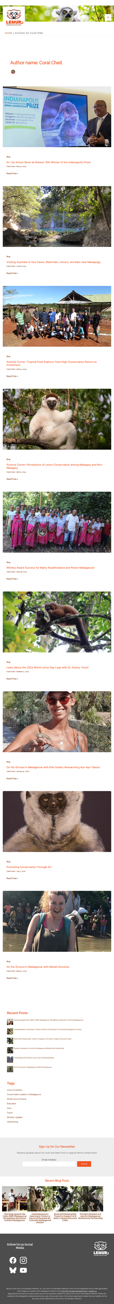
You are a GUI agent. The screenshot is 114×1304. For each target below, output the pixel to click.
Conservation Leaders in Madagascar (24, 1094)
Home (8, 33)
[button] (109, 2)
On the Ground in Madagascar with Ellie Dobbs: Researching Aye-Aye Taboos (53, 767)
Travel (10, 1113)
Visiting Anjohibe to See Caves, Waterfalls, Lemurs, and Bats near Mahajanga (53, 262)
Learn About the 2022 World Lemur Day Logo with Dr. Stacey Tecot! (48, 667)
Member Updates (15, 1117)
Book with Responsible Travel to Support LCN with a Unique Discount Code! (42, 1039)
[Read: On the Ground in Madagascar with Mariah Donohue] (57, 921)
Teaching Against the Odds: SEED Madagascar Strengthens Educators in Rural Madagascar (48, 1020)
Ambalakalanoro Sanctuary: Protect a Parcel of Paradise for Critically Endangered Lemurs (48, 1029)
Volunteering (12, 1122)
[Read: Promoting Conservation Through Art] (57, 821)
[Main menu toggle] (108, 17)
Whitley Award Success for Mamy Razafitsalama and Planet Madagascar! (51, 567)
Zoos (9, 1108)
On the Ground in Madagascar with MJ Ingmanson (33, 1067)
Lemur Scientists (14, 1090)
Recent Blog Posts (57, 1180)
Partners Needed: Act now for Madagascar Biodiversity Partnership (39, 1048)
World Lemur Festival (16, 1099)
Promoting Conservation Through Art (29, 867)
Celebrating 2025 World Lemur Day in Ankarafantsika (34, 1058)
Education (11, 1103)
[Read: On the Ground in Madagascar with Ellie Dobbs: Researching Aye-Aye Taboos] (57, 721)
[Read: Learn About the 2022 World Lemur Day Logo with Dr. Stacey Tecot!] (57, 621)
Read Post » (12, 173)
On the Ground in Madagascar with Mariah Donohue (38, 966)
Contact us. (92, 1291)
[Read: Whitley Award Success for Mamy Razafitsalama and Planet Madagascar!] (57, 521)
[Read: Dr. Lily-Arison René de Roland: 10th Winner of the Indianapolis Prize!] (57, 116)
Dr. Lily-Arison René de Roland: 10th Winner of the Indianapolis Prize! (49, 162)
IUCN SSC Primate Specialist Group (74, 1291)
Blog (8, 157)
